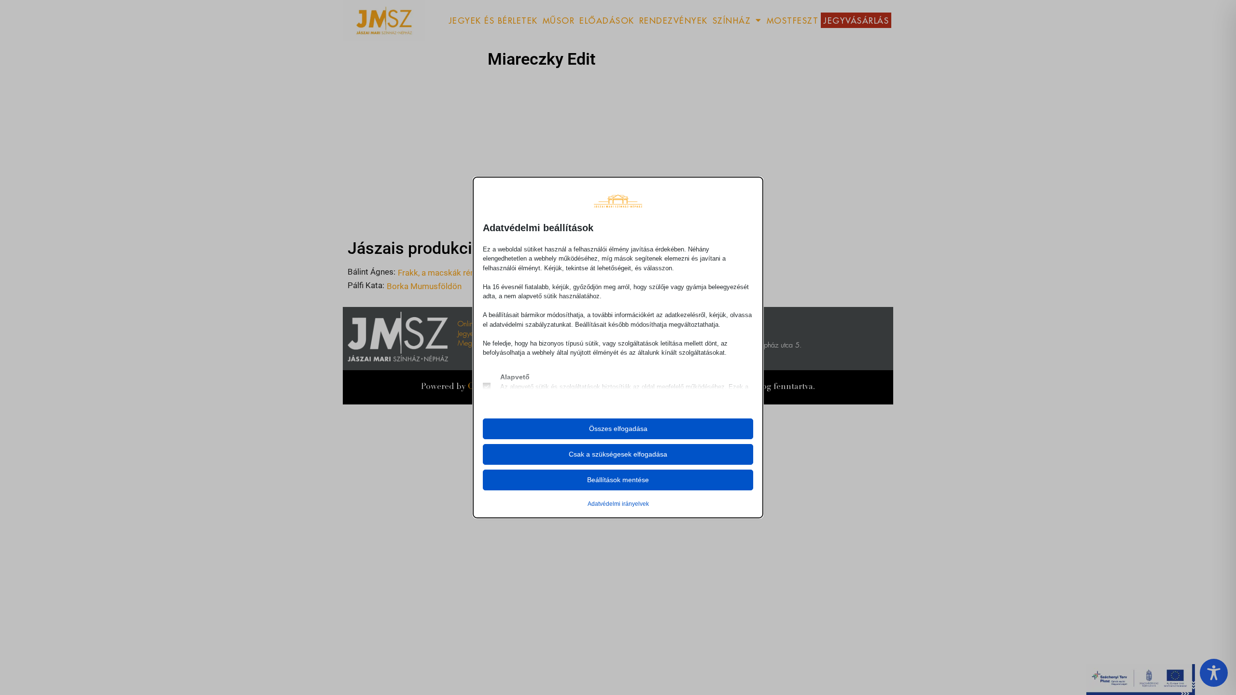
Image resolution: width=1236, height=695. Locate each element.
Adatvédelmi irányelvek (618, 503)
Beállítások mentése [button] (618, 480)
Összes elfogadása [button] (618, 428)
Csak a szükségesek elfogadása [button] (618, 454)
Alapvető (515, 377)
